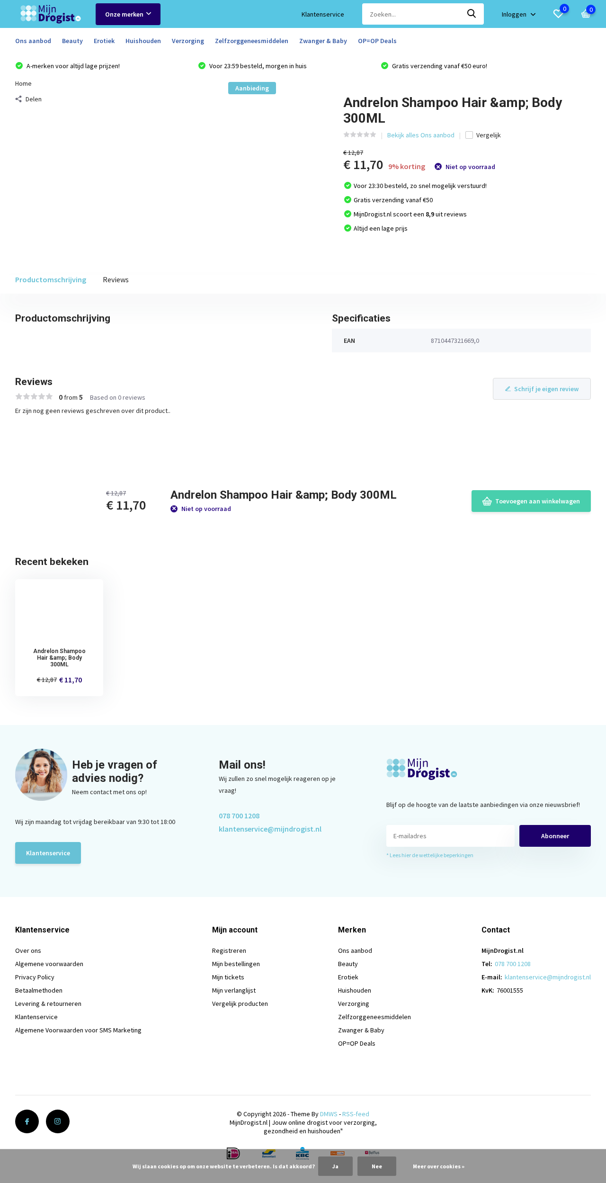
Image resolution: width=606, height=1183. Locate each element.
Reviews (116, 279)
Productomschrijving (50, 279)
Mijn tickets (228, 977)
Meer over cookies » (438, 1166)
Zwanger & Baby (323, 40)
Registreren (229, 950)
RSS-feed (355, 1114)
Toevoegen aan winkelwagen (537, 501)
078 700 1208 (239, 815)
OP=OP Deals (377, 40)
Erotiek (104, 40)
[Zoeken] (472, 14)
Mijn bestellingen (236, 963)
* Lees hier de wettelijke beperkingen (429, 855)
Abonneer (555, 836)
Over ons (28, 950)
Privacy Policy (34, 977)
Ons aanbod (33, 40)
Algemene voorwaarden (49, 963)
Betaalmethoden (38, 990)
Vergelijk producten (240, 1003)
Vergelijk (488, 135)
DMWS (329, 1114)
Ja (335, 1166)
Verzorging (188, 40)
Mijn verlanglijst (234, 990)
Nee (377, 1166)
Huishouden (143, 40)
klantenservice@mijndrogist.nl (270, 828)
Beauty (72, 40)
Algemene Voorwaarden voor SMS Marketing (78, 1030)
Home (23, 83)
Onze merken (124, 14)
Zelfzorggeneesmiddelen (251, 40)
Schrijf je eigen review (546, 389)
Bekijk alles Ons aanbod (420, 135)
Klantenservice (323, 14)
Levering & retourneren (48, 1003)
